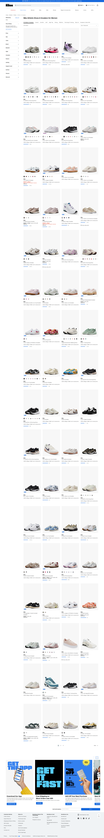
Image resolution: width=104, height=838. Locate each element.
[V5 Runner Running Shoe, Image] (70, 243)
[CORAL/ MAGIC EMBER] (91, 258)
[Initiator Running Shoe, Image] (70, 81)
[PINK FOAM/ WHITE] (87, 176)
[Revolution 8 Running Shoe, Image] (51, 41)
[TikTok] (89, 819)
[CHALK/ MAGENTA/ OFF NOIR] (28, 299)
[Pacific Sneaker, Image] (70, 363)
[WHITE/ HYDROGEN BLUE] (45, 136)
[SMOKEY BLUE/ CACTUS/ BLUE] (43, 692)
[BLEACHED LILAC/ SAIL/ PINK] (30, 96)
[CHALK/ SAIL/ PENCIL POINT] (95, 258)
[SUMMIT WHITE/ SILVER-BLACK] (24, 96)
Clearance (13, 10)
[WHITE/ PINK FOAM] (43, 136)
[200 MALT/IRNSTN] (24, 217)
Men (40, 10)
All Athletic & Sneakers (28, 22)
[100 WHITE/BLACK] (43, 176)
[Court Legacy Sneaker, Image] (51, 160)
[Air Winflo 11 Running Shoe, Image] (89, 479)
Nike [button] (7, 19)
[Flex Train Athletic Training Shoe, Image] (70, 676)
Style (7, 51)
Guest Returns (7, 818)
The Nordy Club (22, 818)
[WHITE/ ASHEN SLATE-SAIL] (47, 176)
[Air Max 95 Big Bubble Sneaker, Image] (89, 283)
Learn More (39, 803)
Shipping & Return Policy (10, 821)
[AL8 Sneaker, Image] (51, 283)
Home (84, 10)
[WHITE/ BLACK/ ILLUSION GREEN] (35, 96)
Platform (61, 22)
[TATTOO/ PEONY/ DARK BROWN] (32, 176)
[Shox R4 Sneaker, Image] (89, 636)
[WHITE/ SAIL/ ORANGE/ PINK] (87, 258)
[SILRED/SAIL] (30, 176)
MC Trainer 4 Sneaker (28, 496)
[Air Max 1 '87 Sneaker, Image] (89, 717)
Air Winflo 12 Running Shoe (29, 100)
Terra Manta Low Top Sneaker (50, 459)
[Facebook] (78, 819)
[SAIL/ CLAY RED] (45, 652)
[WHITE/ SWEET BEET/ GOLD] (24, 338)
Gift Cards (6, 823)
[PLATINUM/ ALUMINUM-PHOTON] (54, 652)
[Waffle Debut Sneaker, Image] (32, 243)
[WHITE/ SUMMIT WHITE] (26, 96)
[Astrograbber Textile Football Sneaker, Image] (32, 596)
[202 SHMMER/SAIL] (51, 176)
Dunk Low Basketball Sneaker (30, 736)
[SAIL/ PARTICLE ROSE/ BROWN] (32, 378)
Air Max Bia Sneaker (47, 221)
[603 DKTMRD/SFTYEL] (26, 176)
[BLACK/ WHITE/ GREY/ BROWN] (24, 378)
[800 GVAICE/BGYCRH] (30, 136)
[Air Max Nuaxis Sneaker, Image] (32, 202)
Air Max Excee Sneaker (48, 100)
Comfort (42, 22)
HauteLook (63, 818)
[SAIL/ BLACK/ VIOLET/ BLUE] (89, 258)
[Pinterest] (83, 819)
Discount (8, 77)
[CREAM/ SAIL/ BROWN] (24, 572)
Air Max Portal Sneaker (67, 536)
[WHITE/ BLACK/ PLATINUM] (35, 418)
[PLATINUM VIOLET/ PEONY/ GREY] (76, 96)
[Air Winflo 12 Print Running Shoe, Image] (32, 442)
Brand (7, 44)
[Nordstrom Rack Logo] (9, 5)
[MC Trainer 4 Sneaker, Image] (32, 479)
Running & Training (69, 22)
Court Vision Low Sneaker (87, 60)
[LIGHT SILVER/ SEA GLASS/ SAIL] (35, 378)
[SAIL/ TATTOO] (47, 96)
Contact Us (6, 830)
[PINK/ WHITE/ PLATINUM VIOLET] (49, 96)
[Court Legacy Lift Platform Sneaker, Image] (32, 323)
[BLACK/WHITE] (35, 176)
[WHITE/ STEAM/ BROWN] (66, 299)
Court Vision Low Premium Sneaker (89, 218)
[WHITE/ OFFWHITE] (74, 96)
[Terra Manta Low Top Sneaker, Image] (51, 442)
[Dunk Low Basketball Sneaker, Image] (32, 717)
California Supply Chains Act (39, 836)
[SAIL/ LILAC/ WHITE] (62, 732)
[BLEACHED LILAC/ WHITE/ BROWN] (24, 299)
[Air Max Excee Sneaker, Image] (51, 81)
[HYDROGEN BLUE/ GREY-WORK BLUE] (66, 217)
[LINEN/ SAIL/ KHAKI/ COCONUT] (47, 299)
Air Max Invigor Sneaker (67, 221)
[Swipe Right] (97, 758)
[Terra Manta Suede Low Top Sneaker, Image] (32, 283)
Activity (7, 62)
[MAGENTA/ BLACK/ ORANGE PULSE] (68, 136)
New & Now (23, 10)
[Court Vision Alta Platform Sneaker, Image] (70, 636)
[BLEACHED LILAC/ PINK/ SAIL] (74, 338)
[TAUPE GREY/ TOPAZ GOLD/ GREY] (66, 96)
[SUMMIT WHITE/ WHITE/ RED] (43, 652)
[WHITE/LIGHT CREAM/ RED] (95, 96)
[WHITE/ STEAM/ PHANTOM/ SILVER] (43, 299)
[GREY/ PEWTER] (85, 495)
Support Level (9, 66)
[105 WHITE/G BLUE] (68, 338)
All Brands (20, 823)
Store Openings (22, 832)
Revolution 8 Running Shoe (49, 60)
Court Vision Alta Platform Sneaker (70, 653)
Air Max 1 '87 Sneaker (86, 733)
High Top (51, 22)
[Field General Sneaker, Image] (51, 556)
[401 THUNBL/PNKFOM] (47, 572)
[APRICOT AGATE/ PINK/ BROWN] (45, 572)
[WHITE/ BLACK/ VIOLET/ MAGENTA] (62, 572)
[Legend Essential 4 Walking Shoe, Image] (70, 323)
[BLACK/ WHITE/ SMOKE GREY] (37, 96)
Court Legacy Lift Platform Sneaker (31, 342)
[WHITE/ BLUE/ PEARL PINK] (32, 418)
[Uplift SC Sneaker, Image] (51, 636)
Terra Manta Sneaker (28, 180)
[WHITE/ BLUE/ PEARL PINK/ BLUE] (73, 572)
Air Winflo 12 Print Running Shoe (31, 459)
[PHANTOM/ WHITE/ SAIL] (83, 258)
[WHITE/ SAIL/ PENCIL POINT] (34, 136)
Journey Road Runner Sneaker (30, 140)
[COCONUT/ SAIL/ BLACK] (43, 378)
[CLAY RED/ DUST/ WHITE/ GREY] (72, 96)
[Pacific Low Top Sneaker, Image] (89, 81)
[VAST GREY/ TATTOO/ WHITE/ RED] (51, 652)
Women (32, 10)
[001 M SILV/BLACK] (45, 692)
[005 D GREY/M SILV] (68, 217)
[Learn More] (49, 777)
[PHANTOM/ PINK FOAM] (53, 96)
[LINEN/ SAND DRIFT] (45, 176)
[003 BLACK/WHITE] (55, 96)
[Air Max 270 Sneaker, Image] (70, 41)
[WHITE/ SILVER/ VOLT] (70, 338)
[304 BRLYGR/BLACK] (87, 495)
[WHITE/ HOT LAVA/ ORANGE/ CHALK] (70, 136)
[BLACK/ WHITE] (49, 136)
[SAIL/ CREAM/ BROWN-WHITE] (87, 96)
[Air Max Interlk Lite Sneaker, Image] (70, 717)
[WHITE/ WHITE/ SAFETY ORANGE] (89, 96)
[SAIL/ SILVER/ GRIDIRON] (39, 378)
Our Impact (35, 817)
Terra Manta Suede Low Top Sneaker (32, 302)
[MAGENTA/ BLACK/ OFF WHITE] (37, 418)
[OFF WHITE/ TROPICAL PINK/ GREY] (47, 652)
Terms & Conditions (26, 836)
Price (7, 33)
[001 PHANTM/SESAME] (24, 258)
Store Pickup (9, 23)
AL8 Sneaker (46, 302)
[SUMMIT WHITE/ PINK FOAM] (93, 96)
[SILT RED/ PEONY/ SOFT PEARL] (49, 652)
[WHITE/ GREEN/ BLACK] (66, 136)
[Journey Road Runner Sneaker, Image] (32, 121)
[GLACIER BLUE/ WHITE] (28, 176)
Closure (7, 73)
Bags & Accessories (65, 10)
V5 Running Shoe (47, 339)
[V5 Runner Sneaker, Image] (51, 363)
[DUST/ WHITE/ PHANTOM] (28, 217)
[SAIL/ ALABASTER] (51, 136)
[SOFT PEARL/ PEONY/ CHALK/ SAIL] (49, 217)
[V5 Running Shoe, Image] (51, 323)
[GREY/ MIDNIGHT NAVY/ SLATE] (51, 96)
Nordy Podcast (21, 830)
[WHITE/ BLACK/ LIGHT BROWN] (37, 378)
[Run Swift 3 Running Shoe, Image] (89, 243)
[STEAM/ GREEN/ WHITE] (81, 338)
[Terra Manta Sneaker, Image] (32, 160)
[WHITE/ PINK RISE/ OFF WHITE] (30, 378)
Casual (36, 22)
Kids (47, 10)
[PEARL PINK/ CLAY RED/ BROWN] (26, 378)
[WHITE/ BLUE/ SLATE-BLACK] (26, 652)
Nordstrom (63, 816)
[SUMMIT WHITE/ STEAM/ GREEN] (57, 96)
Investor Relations (65, 821)
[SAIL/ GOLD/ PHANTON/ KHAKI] (36, 136)
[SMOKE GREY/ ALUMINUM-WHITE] (28, 96)
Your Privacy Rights (13, 836)
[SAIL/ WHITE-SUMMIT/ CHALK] (76, 136)
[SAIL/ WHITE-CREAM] (70, 96)
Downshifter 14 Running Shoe (30, 422)
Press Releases (64, 823)
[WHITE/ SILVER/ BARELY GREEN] (28, 418)
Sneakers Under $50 (85, 22)
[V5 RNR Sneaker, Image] (32, 41)
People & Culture (37, 819)
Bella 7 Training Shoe (86, 342)
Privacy (5, 836)
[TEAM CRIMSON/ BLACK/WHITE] (91, 96)
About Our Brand (22, 816)
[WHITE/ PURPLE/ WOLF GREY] (62, 217)
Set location (9, 29)
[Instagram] (86, 819)
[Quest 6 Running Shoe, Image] (70, 556)
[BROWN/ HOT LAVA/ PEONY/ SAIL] (26, 217)
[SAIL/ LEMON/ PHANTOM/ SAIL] (43, 612)
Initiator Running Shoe (67, 100)
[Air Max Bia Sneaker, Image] (51, 202)
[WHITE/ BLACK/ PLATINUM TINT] (83, 96)
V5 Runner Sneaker (47, 382)
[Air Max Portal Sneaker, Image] (70, 519)
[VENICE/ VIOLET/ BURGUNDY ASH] (64, 217)
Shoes (54, 10)
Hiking (56, 22)
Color (7, 40)
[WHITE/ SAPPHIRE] (66, 572)
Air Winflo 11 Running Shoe (87, 499)
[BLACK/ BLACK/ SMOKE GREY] (32, 96)
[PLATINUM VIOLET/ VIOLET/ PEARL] (45, 612)
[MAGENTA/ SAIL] (26, 299)
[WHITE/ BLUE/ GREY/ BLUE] (72, 136)
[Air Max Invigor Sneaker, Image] (70, 202)
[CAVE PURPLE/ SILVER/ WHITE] (45, 299)
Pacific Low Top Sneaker (86, 100)
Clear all (17, 17)
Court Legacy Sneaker (48, 180)
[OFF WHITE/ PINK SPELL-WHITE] (45, 217)
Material (8, 47)
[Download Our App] (20, 777)
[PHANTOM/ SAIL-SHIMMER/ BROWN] (47, 217)
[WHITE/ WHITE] (70, 572)
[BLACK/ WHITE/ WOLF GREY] (49, 299)
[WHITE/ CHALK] (47, 136)
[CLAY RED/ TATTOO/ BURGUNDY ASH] (45, 378)
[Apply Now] (78, 777)
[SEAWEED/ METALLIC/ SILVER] (24, 732)
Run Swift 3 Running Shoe (87, 262)
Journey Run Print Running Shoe (88, 379)
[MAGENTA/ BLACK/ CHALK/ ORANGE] (85, 258)
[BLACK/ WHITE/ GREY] (64, 136)
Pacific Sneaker (65, 379)
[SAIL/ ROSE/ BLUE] (28, 136)
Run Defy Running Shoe (67, 140)
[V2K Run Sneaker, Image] (51, 243)
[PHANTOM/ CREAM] (81, 176)
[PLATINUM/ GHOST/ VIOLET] (90, 495)
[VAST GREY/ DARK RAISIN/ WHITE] (64, 299)
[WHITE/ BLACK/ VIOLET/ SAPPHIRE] (92, 495)
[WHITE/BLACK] (24, 176)
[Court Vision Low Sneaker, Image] (89, 41)
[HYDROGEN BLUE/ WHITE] (85, 176)
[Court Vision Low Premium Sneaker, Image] (89, 202)
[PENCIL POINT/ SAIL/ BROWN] (28, 378)
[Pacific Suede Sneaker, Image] (32, 556)
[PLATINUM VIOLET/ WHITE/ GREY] (64, 572)
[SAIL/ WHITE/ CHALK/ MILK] (81, 495)
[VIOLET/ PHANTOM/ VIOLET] (43, 217)
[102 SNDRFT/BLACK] (26, 258)
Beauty (77, 10)
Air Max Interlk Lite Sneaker (68, 736)
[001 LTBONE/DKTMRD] (43, 572)
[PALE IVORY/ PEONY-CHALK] (49, 176)
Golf (46, 22)
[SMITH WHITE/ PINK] (68, 96)
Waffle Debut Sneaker (28, 262)
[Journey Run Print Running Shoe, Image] (89, 363)
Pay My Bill (49, 820)
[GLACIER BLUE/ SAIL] (26, 338)
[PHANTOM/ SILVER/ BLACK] (64, 338)
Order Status (7, 816)
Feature (7, 58)
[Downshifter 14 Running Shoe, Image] (32, 402)
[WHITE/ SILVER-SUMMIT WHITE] (30, 418)
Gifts (92, 10)
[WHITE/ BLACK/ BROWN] (62, 299)
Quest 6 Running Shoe (67, 575)
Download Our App (84, 814)
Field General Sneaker (48, 575)
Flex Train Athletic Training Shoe (69, 693)
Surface (7, 69)
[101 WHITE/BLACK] (26, 732)
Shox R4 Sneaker (85, 653)
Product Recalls (7, 825)
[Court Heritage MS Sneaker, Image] (89, 676)
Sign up (90, 809)
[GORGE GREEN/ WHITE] (83, 176)
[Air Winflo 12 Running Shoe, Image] (32, 81)
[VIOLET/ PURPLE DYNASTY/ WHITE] (32, 136)
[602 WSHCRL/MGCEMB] (72, 338)
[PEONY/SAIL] (85, 96)
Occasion (8, 55)
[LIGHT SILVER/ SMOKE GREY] (24, 652)
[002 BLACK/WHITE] (28, 258)
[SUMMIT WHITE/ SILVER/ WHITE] (74, 136)
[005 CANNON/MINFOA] (85, 338)
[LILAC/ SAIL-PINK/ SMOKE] (38, 136)
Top (99, 816)
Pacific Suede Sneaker (28, 575)
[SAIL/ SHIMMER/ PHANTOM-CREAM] (45, 96)
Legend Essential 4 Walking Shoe (69, 342)
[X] (81, 819)
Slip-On (77, 22)
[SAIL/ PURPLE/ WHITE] (66, 338)
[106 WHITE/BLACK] (93, 258)
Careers (20, 825)
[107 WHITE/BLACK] (83, 495)
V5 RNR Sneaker (27, 60)
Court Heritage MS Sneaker (87, 693)
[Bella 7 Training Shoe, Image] (89, 323)
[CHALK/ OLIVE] (64, 96)
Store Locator (21, 821)
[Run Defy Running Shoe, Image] (70, 121)
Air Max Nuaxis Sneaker (29, 221)
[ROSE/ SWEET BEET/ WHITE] (83, 338)
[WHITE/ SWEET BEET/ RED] (68, 572)
